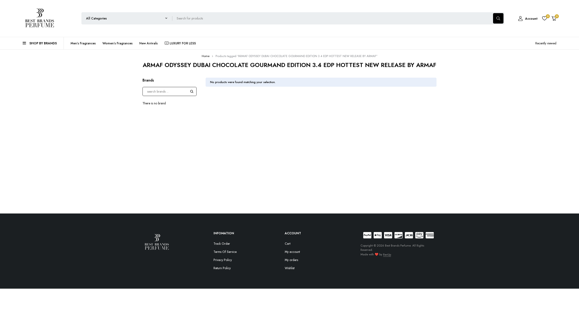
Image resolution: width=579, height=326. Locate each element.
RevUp (387, 254)
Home (205, 56)
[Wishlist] (544, 18)
